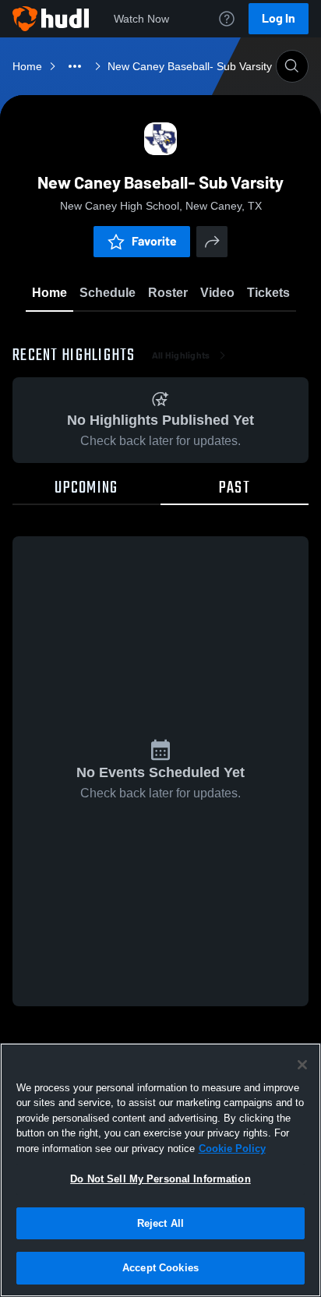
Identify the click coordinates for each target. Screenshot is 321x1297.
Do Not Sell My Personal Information (160, 1179)
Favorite (154, 241)
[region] (160, 1170)
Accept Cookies (160, 1268)
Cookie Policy (232, 1148)
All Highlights (181, 355)
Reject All (160, 1223)
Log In (278, 18)
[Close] (302, 1065)
